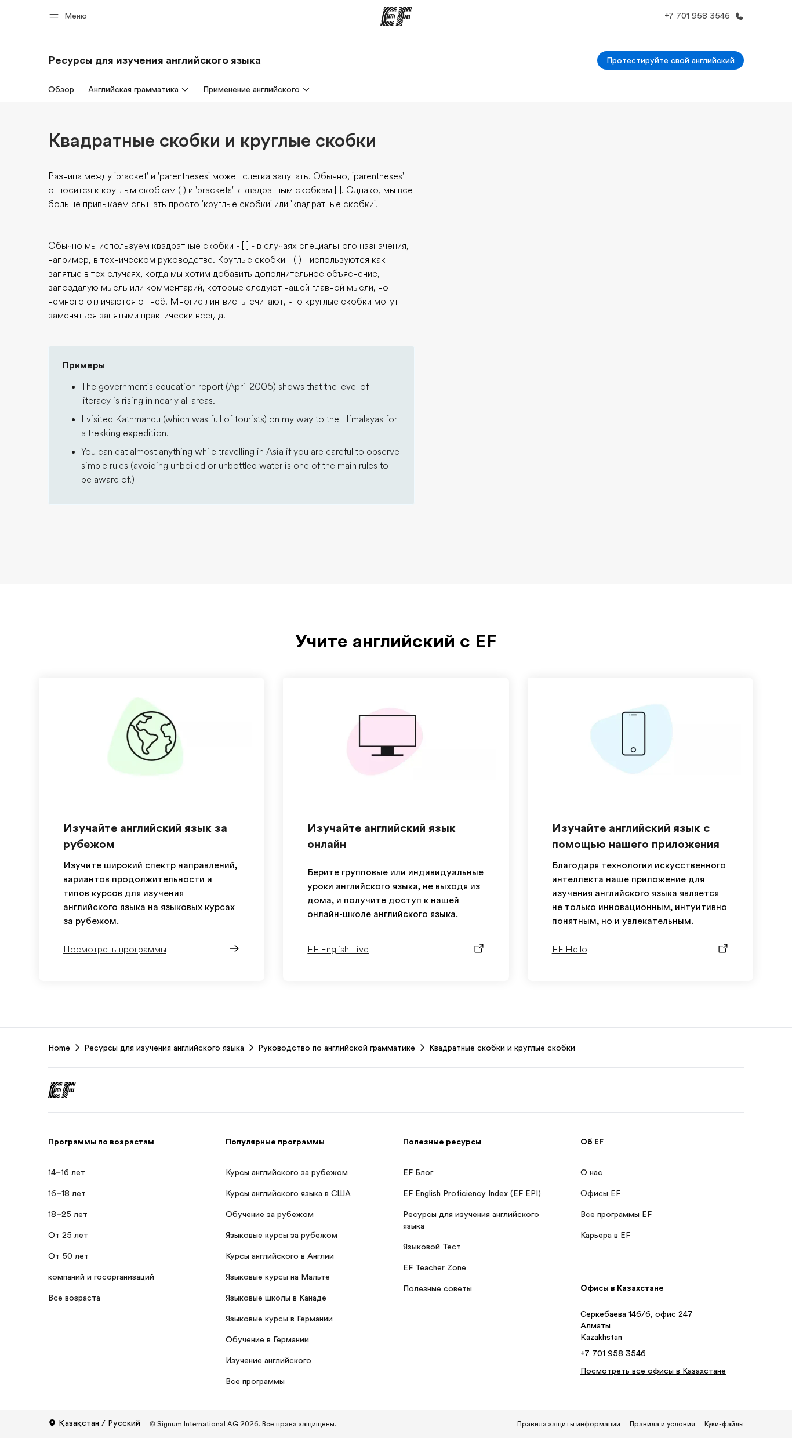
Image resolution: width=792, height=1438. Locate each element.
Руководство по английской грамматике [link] (336, 1047)
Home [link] (59, 1047)
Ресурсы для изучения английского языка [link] (164, 1047)
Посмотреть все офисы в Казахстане (653, 1370)
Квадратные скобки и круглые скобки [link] (502, 1047)
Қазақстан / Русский (99, 1423)
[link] (154, 60)
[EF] (396, 16)
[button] (70, 16)
